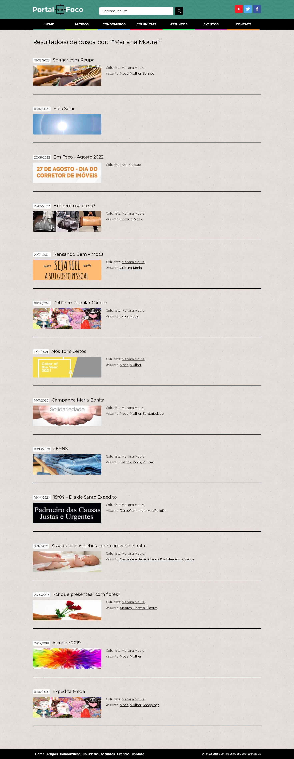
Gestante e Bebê (133, 559)
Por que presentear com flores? (86, 594)
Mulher (135, 73)
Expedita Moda (68, 691)
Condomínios (113, 24)
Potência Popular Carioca (80, 302)
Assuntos (178, 24)
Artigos (82, 24)
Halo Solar (64, 108)
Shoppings (151, 705)
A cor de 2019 (66, 643)
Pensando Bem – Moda (78, 254)
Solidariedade (153, 414)
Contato (243, 24)
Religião (160, 511)
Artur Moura (131, 165)
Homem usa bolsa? (74, 205)
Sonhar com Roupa (73, 60)
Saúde (189, 559)
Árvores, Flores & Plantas (138, 608)
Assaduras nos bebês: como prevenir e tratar (99, 545)
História (125, 462)
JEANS (60, 448)
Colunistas (146, 24)
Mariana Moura (133, 68)
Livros (124, 316)
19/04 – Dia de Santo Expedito (85, 497)
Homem (126, 219)
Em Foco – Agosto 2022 (78, 157)
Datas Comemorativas (136, 511)
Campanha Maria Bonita (78, 400)
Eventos (211, 24)
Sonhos (148, 73)
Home (49, 24)
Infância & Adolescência (165, 559)
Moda (124, 73)
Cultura (126, 268)
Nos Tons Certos (68, 351)
